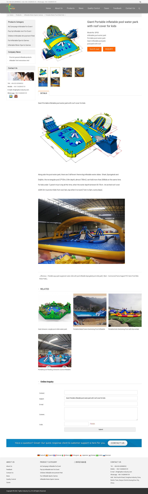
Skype (140, 2)
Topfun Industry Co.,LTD (25, 491)
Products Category (16, 22)
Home (48, 8)
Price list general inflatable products (20, 57)
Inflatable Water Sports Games (33, 15)
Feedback (117, 8)
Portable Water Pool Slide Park (55, 15)
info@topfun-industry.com (20, 90)
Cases (106, 8)
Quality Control (94, 8)
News (81, 8)
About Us (59, 8)
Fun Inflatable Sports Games (18, 40)
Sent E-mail (94, 49)
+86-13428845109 (30, 2)
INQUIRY (109, 49)
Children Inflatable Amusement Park (21, 36)
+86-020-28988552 (15, 2)
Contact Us (130, 8)
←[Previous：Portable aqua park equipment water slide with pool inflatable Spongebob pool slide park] (71, 276)
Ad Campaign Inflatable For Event (20, 26)
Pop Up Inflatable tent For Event (19, 31)
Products (70, 8)
